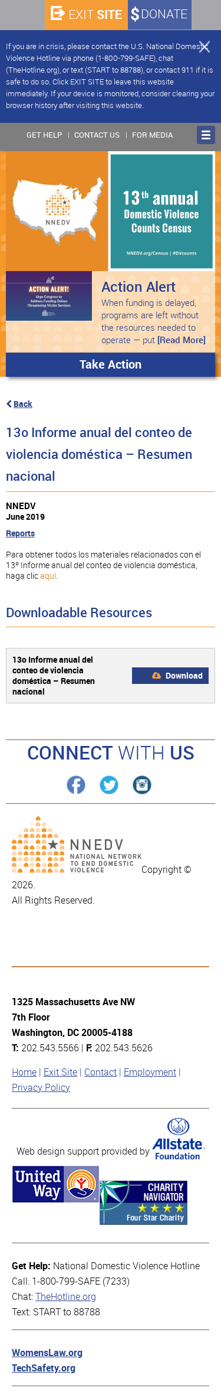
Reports (20, 533)
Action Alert (138, 286)
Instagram (142, 785)
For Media (152, 135)
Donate (164, 14)
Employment (150, 1072)
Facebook (76, 785)
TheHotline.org (65, 1296)
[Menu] (206, 135)
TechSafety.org (43, 1368)
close (199, 46)
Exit (95, 14)
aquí (48, 576)
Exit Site (60, 1072)
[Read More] (181, 340)
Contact (100, 1072)
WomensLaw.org (47, 1352)
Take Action (110, 364)
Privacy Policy (41, 1087)
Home (24, 1072)
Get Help (44, 135)
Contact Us (97, 135)
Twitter (109, 785)
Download (183, 675)
